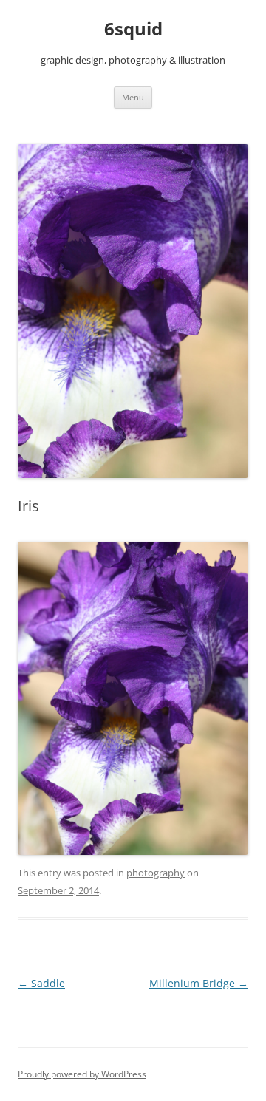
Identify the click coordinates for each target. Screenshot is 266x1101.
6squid (133, 29)
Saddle (41, 983)
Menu (133, 97)
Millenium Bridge (198, 983)
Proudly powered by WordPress (82, 1074)
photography (155, 872)
